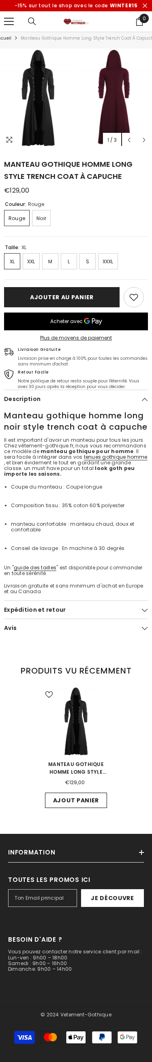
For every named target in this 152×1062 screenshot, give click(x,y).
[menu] (9, 21)
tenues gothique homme (116, 456)
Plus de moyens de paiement (76, 338)
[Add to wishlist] (134, 297)
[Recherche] (32, 21)
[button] (129, 140)
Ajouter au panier (62, 297)
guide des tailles (35, 567)
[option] (38, 98)
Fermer (145, 6)
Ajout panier (76, 800)
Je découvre (112, 898)
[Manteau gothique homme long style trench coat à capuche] (76, 721)
